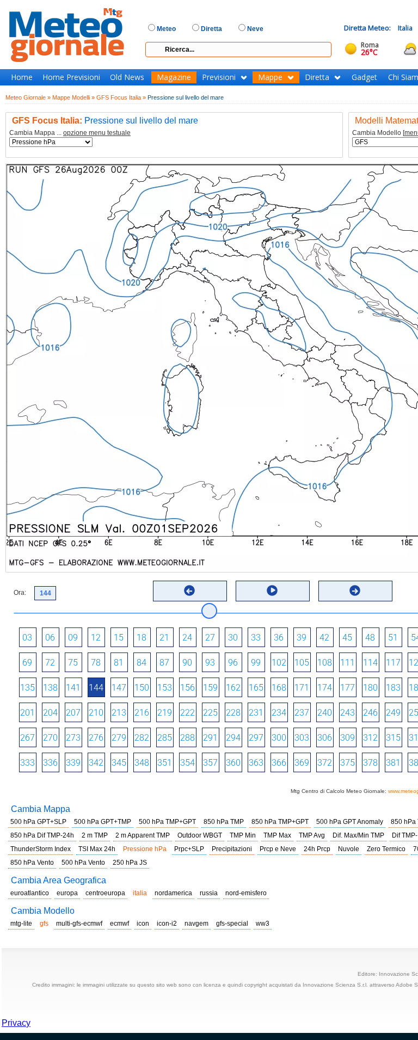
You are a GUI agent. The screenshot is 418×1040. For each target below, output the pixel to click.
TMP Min (243, 835)
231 (256, 712)
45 (347, 637)
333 (27, 763)
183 (393, 687)
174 (324, 687)
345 (119, 763)
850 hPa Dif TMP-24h (42, 835)
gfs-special (232, 923)
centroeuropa (105, 893)
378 (370, 763)
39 (301, 637)
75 (73, 662)
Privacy (16, 1022)
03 (27, 637)
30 (233, 637)
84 (141, 662)
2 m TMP (95, 835)
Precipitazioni (232, 849)
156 (187, 687)
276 (96, 738)
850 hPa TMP (224, 822)
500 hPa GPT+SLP (38, 822)
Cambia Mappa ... (70, 133)
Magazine (174, 77)
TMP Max (277, 835)
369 (301, 763)
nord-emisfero (246, 893)
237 (301, 712)
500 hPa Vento (83, 862)
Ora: (20, 592)
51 (393, 637)
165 (256, 687)
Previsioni (219, 77)
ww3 (262, 923)
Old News (127, 77)
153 (164, 687)
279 (119, 738)
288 (187, 738)
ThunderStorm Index (40, 849)
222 (187, 712)
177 (347, 687)
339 (73, 763)
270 (50, 738)
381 (393, 763)
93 (210, 662)
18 (141, 637)
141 (73, 687)
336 (50, 763)
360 (233, 763)
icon (143, 923)
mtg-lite (21, 923)
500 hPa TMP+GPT (167, 822)
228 (233, 712)
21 (164, 637)
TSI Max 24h (96, 849)
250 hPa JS (130, 862)
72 (50, 662)
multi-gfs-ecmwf (79, 923)
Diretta (317, 77)
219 (164, 712)
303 (301, 738)
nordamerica (173, 893)
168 (279, 687)
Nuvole (348, 849)
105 (301, 662)
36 (279, 637)
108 (324, 662)
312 (370, 738)
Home (22, 77)
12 (96, 637)
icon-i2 (167, 923)
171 (301, 687)
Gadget (364, 77)
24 (187, 637)
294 (233, 738)
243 (347, 712)
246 (370, 712)
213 (119, 712)
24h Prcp (317, 849)
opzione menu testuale (97, 133)
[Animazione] (272, 590)
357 (210, 763)
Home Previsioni (71, 77)
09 (73, 637)
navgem (196, 923)
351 (164, 763)
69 (27, 662)
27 (210, 637)
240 (324, 712)
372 (324, 763)
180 (370, 687)
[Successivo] (355, 590)
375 (347, 763)
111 (347, 662)
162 (233, 687)
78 (96, 662)
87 (164, 662)
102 (279, 662)
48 (370, 637)
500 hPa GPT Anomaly (349, 822)
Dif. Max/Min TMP (358, 835)
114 (370, 662)
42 (324, 637)
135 (27, 687)
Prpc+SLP (189, 849)
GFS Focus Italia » (121, 97)
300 (279, 738)
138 (50, 687)
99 (256, 662)
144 (96, 687)
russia (209, 893)
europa (67, 893)
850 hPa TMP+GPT (280, 822)
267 (27, 738)
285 (164, 738)
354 (187, 763)
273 (73, 738)
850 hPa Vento (32, 862)
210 (96, 712)
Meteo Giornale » (28, 97)
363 (256, 763)
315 (393, 738)
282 (141, 738)
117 (393, 662)
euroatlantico (29, 893)
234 (279, 712)
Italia (405, 28)
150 (141, 687)
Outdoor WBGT (199, 835)
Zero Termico (386, 849)
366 (279, 763)
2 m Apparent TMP (142, 835)
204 (50, 712)
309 (347, 738)
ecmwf (119, 923)
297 (256, 738)
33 (256, 637)
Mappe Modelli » (73, 97)
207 (73, 712)
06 (50, 637)
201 (27, 712)
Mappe (270, 77)
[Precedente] (189, 590)
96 (233, 662)
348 (141, 763)
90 (187, 662)
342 (96, 763)
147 (119, 687)
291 (210, 738)
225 (210, 712)
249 (393, 712)
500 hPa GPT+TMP (102, 822)
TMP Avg (312, 835)
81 (119, 662)
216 (141, 712)
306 (324, 738)
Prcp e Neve (278, 849)
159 (210, 687)
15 (119, 637)
